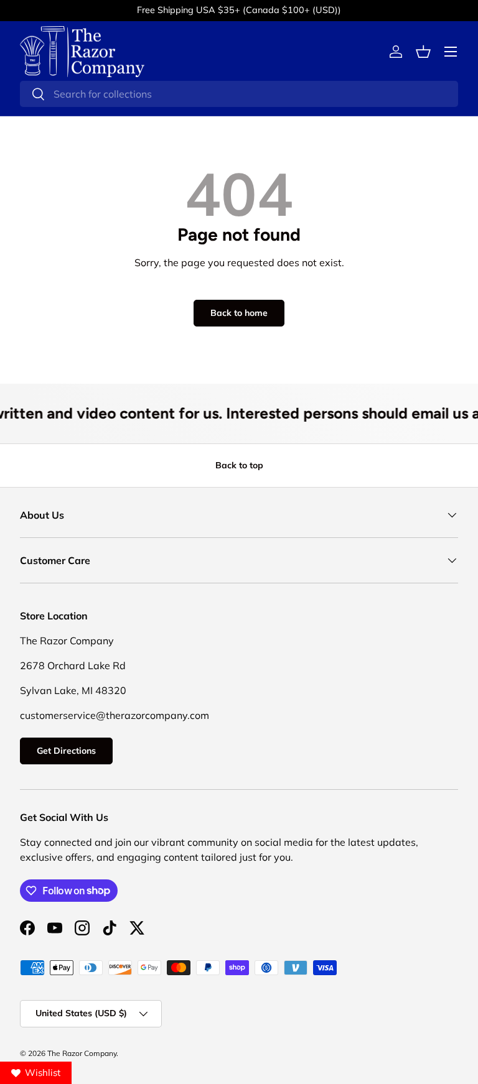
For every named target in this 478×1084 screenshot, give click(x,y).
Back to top (239, 465)
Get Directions (66, 750)
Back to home (239, 312)
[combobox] (239, 94)
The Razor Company (81, 1053)
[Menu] (450, 51)
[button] (423, 51)
